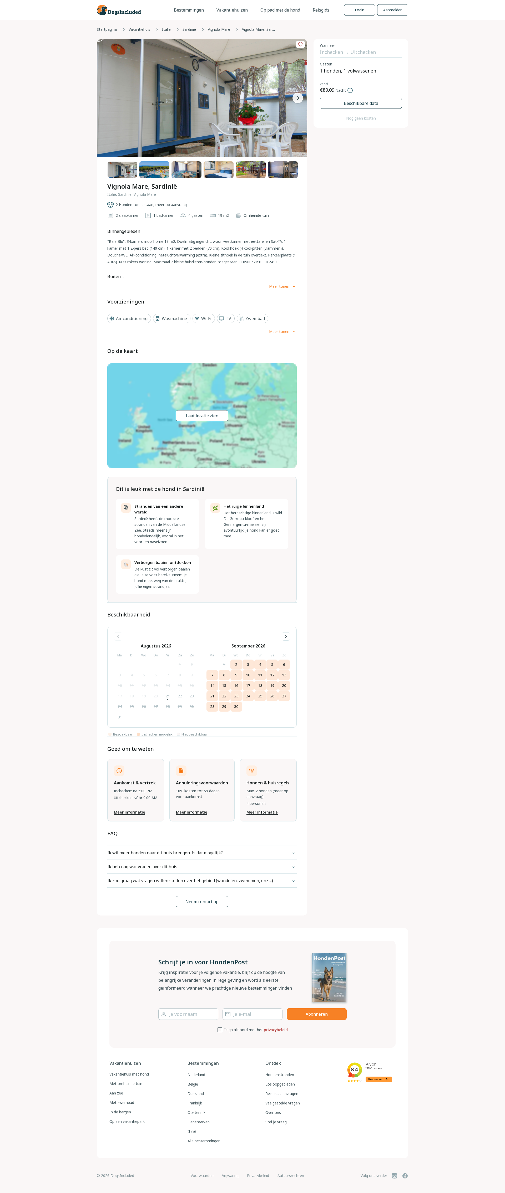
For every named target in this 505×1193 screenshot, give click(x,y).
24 (120, 706)
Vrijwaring (230, 1175)
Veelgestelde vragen (282, 1103)
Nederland (196, 1074)
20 (156, 695)
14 (168, 685)
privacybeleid (276, 1029)
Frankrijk (195, 1103)
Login (359, 9)
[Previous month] (118, 636)
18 (132, 695)
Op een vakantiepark (127, 1121)
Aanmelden (392, 9)
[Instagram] (394, 1176)
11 (132, 685)
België (193, 1084)
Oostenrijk (196, 1112)
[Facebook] (405, 1176)
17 (120, 695)
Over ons (273, 1112)
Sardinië (189, 29)
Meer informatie (129, 812)
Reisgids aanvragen (281, 1093)
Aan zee (116, 1093)
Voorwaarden (202, 1175)
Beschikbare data (361, 103)
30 (192, 706)
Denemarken (199, 1121)
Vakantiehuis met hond (129, 1074)
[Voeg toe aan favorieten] (300, 44)
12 (144, 685)
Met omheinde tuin (125, 1083)
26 (144, 706)
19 (144, 695)
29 (180, 706)
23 (192, 695)
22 (180, 695)
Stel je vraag (276, 1121)
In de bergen (120, 1111)
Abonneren (317, 1014)
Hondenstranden (279, 1074)
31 (120, 716)
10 (120, 685)
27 (156, 706)
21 (168, 695)
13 (156, 685)
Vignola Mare (219, 29)
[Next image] (297, 98)
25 (132, 706)
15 (180, 685)
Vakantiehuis (139, 29)
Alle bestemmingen (204, 1140)
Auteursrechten (290, 1175)
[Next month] (286, 636)
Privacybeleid (258, 1175)
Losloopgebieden (280, 1084)
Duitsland (196, 1093)
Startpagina (107, 29)
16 (192, 685)
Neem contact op (202, 901)
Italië (166, 29)
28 (168, 706)
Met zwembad (121, 1102)
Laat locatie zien (202, 416)
